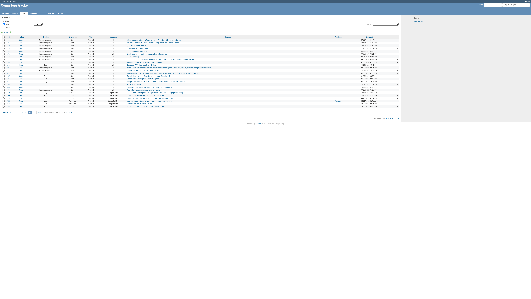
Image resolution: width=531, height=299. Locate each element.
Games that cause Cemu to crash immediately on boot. (147, 107)
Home (3, 1)
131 (8, 54)
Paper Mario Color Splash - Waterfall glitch (143, 79)
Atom (389, 118)
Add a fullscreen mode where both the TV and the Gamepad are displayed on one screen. (160, 59)
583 (8, 87)
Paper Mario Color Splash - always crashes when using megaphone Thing (155, 93)
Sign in (527, 1)
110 (9, 46)
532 (8, 82)
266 (8, 62)
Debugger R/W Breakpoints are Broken (141, 65)
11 (26, 113)
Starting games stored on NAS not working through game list (149, 87)
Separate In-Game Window (137, 51)
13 (34, 113)
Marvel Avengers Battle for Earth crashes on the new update (149, 101)
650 (8, 90)
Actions (397, 40)
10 (22, 113)
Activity (15, 13)
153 (8, 98)
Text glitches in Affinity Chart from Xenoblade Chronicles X (148, 76)
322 (8, 101)
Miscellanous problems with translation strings (144, 62)
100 (8, 40)
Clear (13, 32)
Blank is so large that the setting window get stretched (147, 54)
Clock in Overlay (133, 57)
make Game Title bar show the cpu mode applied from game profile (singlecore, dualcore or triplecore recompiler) (169, 68)
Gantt (43, 13)
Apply (6, 32)
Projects (8, 1)
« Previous (7, 113)
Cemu (21, 40)
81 (9, 95)
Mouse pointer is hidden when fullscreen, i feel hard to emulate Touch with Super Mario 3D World (163, 73)
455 (8, 73)
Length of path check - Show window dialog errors (145, 71)
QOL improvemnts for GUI (136, 46)
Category (113, 37)
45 (9, 93)
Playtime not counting (135, 84)
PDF (398, 118)
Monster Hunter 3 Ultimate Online (139, 104)
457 (8, 76)
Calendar (51, 13)
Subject (228, 37)
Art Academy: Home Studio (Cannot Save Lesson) (145, 95)
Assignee (338, 37)
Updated (369, 37)
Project (21, 37)
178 (8, 57)
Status (7, 24)
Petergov (338, 101)
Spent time (33, 13)
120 (8, 51)
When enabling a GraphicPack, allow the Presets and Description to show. (154, 40)
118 (9, 48)
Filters (7, 21)
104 (8, 43)
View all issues (419, 22)
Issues (23, 13)
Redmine (259, 124)
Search (480, 5)
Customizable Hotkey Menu (137, 48)
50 (67, 113)
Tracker (46, 37)
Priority (91, 37)
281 (8, 65)
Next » (40, 113)
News (60, 13)
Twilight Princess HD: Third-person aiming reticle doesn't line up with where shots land (159, 82)
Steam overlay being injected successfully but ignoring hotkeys (150, 98)
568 (8, 84)
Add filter (370, 24)
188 (8, 59)
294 (8, 68)
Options (7, 28)
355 (8, 107)
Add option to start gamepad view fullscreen (143, 90)
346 (8, 104)
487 (8, 79)
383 (8, 71)
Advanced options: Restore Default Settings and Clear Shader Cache (153, 43)
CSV (393, 118)
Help (14, 1)
